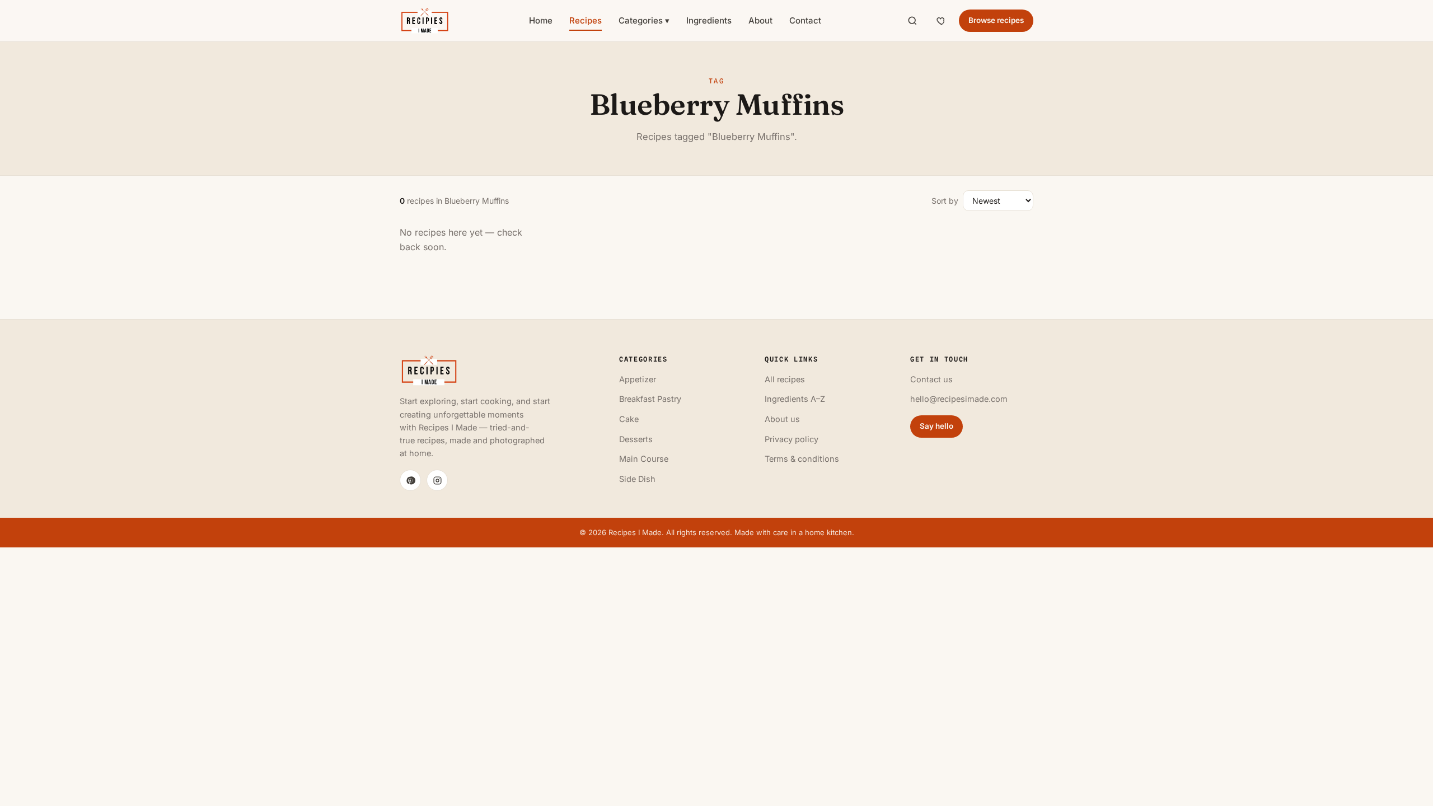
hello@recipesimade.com (959, 399)
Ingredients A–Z (795, 399)
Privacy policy (791, 439)
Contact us (931, 379)
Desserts (636, 439)
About (760, 20)
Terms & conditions (802, 458)
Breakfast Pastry (650, 399)
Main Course (643, 458)
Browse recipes (996, 20)
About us (782, 419)
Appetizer (637, 379)
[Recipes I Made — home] (424, 21)
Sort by (944, 200)
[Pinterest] (410, 480)
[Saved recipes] (941, 20)
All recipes (785, 379)
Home (540, 20)
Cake (629, 419)
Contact (805, 20)
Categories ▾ (644, 20)
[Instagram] (437, 480)
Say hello (936, 425)
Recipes (585, 20)
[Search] (912, 20)
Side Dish (637, 479)
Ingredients (709, 20)
